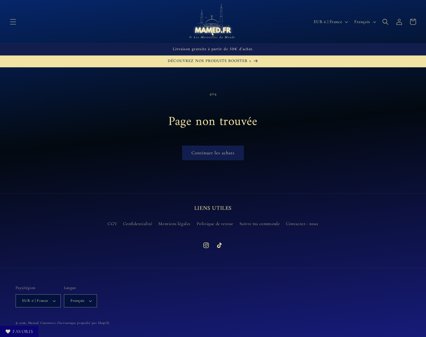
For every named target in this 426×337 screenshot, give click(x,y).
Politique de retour (215, 223)
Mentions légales (174, 223)
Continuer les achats (213, 153)
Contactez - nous (302, 223)
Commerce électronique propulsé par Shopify (74, 323)
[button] (13, 22)
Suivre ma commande (260, 223)
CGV (112, 223)
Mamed (33, 323)
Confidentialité (137, 223)
